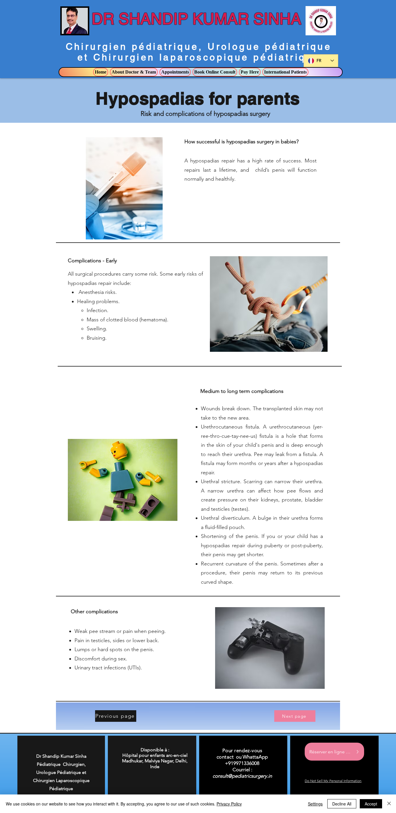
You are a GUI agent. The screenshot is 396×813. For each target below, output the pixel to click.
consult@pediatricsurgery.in (242, 776)
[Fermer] (389, 803)
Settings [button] (315, 804)
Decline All (341, 804)
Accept (371, 804)
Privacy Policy (229, 804)
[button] (134, 72)
